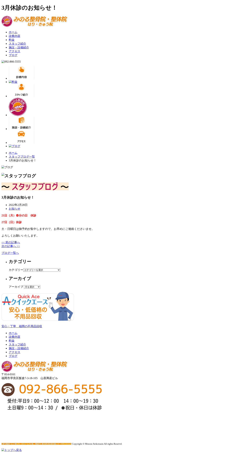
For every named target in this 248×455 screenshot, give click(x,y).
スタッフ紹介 (17, 43)
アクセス (14, 51)
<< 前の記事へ (10, 242)
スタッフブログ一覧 (22, 156)
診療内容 (14, 35)
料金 (12, 39)
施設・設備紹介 (19, 47)
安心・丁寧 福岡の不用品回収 (21, 326)
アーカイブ (16, 286)
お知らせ (14, 208)
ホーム (13, 32)
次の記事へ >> (10, 246)
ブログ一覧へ (10, 252)
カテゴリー (16, 269)
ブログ (13, 55)
